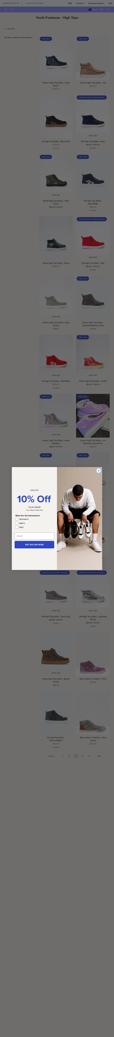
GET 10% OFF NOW (34, 544)
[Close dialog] (98, 470)
